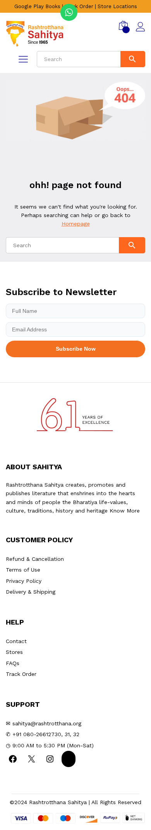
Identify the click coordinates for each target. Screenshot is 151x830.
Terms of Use (23, 570)
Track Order (79, 6)
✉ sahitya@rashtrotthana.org (43, 723)
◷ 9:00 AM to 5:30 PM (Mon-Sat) (50, 745)
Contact (16, 641)
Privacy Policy (23, 581)
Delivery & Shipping (30, 592)
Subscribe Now (76, 349)
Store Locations (117, 6)
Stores (14, 652)
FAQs (12, 663)
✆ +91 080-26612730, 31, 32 (42, 734)
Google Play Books (37, 6)
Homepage (76, 224)
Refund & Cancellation (35, 559)
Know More (125, 511)
